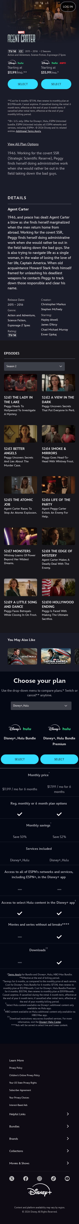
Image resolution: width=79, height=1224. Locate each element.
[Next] (72, 656)
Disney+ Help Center (50, 1022)
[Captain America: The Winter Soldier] (56, 656)
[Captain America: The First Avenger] (22, 656)
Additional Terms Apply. (28, 131)
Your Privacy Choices (19, 1097)
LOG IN (68, 6)
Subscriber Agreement (20, 1090)
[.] (11, 1178)
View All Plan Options (23, 144)
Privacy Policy (15, 1068)
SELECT (23, 84)
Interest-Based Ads (18, 1105)
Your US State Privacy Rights (23, 1083)
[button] (39, 1114)
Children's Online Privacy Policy (24, 1075)
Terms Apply (14, 974)
